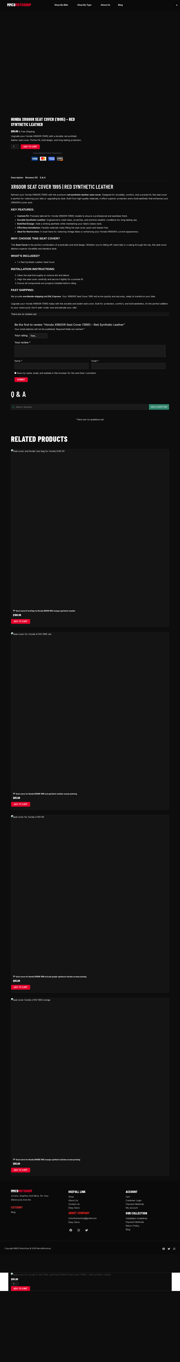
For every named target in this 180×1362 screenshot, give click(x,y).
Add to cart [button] (21, 621)
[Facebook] (70, 1230)
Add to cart (30, 146)
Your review (22, 342)
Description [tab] (17, 177)
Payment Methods (135, 1204)
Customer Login (134, 1200)
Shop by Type (84, 5)
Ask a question (159, 407)
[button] (61, 5)
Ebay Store (74, 1207)
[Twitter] (86, 1230)
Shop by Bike (61, 5)
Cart (128, 1196)
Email (95, 361)
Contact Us (74, 1204)
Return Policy (132, 1225)
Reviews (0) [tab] (31, 177)
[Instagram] (78, 1230)
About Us (105, 5)
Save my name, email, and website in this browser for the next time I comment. (56, 373)
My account (132, 1207)
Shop (71, 1196)
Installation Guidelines (136, 1218)
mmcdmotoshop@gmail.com (82, 1218)
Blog (120, 5)
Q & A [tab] (43, 177)
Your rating (21, 335)
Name (18, 361)
